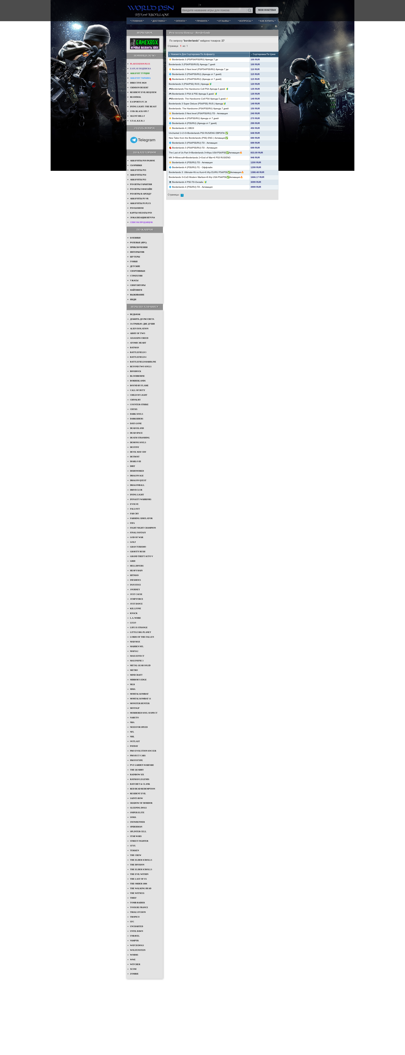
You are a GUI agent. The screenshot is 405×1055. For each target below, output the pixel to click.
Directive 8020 (138, 83)
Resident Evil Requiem (143, 92)
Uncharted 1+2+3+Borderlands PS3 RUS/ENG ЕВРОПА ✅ (198, 133)
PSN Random (136, 208)
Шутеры (135, 257)
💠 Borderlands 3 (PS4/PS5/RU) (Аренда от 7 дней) (195, 74)
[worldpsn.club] (151, 8)
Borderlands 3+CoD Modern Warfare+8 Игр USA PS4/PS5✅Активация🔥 (206, 177)
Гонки (133, 261)
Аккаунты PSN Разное (142, 160)
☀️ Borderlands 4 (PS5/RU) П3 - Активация (191, 162)
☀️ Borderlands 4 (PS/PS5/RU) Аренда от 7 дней (194, 118)
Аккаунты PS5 (138, 170)
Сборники (136, 165)
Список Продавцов (141, 222)
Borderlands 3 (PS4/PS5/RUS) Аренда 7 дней (192, 64)
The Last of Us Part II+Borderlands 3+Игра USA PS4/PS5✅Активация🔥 (205, 152)
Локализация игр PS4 (142, 217)
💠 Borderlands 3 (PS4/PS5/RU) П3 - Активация (193, 143)
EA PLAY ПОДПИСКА (140, 68)
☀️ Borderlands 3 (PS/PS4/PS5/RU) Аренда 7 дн (193, 59)
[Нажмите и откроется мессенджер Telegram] (142, 145)
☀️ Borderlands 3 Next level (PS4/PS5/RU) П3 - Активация (198, 113)
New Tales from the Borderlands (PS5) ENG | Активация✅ (198, 138)
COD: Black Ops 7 (139, 111)
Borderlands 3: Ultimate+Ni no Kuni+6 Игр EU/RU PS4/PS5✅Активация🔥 (206, 172)
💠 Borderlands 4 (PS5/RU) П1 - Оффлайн (190, 167)
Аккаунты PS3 (138, 179)
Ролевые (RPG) (138, 242)
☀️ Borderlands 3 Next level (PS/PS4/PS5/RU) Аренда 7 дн (198, 69)
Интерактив (137, 252)
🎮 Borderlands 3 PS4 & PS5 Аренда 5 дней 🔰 (193, 94)
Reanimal (135, 97)
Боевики (135, 238)
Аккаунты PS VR (139, 198)
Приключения (138, 247)
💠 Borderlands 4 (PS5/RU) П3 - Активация (191, 187)
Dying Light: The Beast (143, 106)
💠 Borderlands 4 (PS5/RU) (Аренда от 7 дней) (193, 123)
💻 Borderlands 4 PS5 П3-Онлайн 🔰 (188, 182)
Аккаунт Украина (140, 78)
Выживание (137, 295)
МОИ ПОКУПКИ (267, 10)
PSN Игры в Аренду (141, 194)
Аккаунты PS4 (138, 175)
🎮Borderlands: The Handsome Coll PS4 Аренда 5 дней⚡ (198, 98)
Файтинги (136, 290)
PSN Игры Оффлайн (141, 189)
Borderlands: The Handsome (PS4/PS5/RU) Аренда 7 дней (199, 108)
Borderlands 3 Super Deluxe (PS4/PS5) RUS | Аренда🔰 (197, 103)
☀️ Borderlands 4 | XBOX (181, 128)
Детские (135, 266)
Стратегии (136, 276)
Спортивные (137, 271)
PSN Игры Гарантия (141, 184)
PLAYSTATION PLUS (140, 64)
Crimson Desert (139, 87)
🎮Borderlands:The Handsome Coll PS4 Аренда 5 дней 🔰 (198, 89)
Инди (133, 299)
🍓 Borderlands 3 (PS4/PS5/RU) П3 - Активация (193, 147)
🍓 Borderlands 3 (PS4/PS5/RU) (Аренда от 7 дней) (195, 79)
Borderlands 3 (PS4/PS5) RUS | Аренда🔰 (190, 84)
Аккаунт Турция (140, 73)
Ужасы (134, 280)
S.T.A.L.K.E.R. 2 (137, 121)
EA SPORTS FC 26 (138, 102)
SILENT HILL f (137, 116)
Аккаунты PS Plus (140, 203)
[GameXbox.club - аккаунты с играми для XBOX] (144, 48)
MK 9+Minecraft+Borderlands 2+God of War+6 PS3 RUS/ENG (200, 157)
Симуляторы (138, 285)
